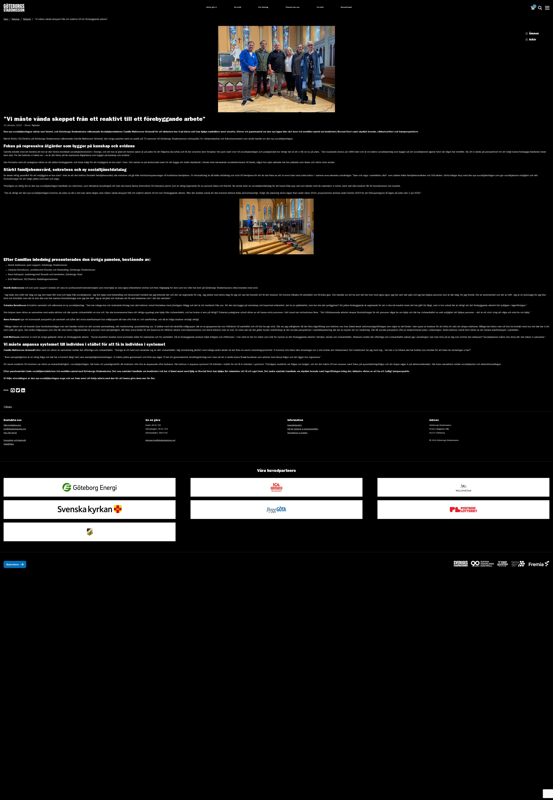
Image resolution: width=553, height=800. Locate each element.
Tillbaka (8, 407)
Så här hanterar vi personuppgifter (302, 429)
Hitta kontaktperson (12, 425)
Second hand (344, 7)
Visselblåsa (9, 444)
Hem (6, 19)
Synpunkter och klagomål (15, 441)
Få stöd (318, 7)
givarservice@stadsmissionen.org (160, 441)
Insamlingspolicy (294, 425)
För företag (261, 7)
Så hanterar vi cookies (297, 433)
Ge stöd (235, 7)
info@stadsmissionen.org (15, 429)
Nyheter (16, 19)
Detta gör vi (209, 7)
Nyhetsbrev (12, 565)
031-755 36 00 (10, 433)
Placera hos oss (290, 7)
